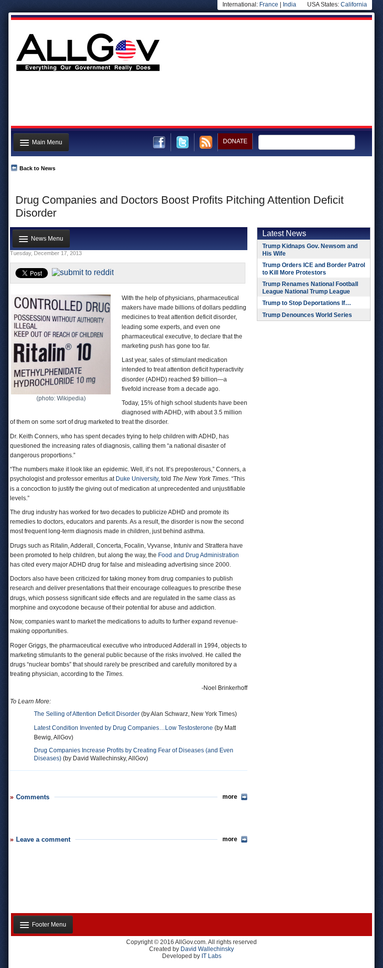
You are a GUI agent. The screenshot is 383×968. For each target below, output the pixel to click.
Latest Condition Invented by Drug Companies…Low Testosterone (123, 727)
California (354, 4)
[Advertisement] (190, 101)
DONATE (235, 141)
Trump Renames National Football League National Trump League (310, 288)
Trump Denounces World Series (307, 315)
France (268, 4)
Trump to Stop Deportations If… (306, 303)
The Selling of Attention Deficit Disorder (87, 713)
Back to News (37, 168)
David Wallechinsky (207, 949)
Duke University (137, 478)
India (289, 4)
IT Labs (211, 956)
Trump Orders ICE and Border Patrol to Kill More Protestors (313, 269)
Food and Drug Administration (198, 555)
